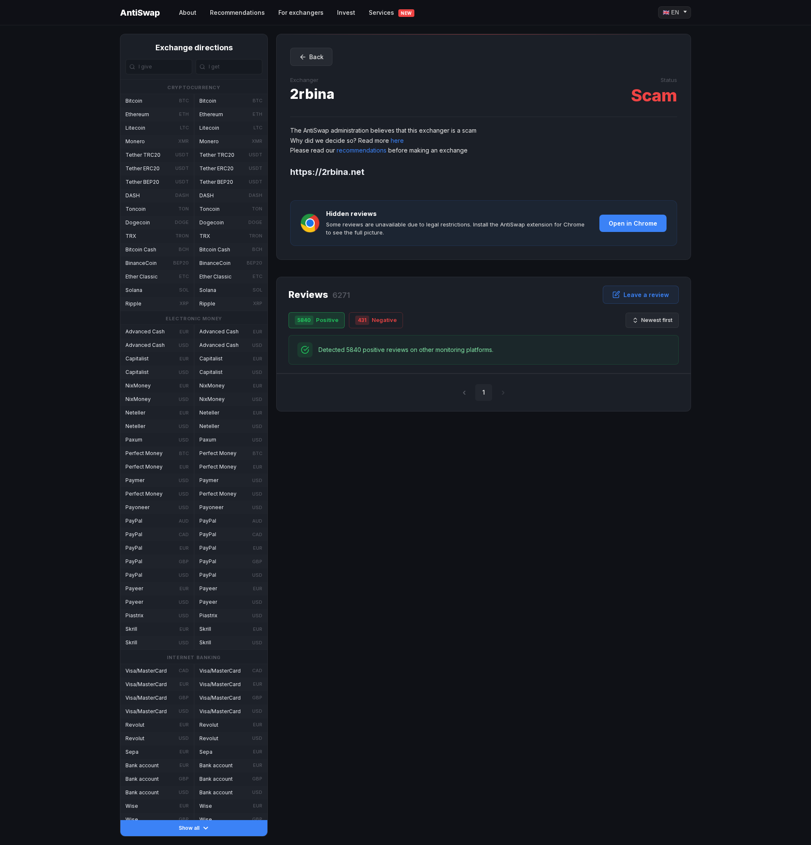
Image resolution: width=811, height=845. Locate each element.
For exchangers (301, 12)
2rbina (312, 94)
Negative (377, 319)
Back (316, 56)
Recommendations (237, 12)
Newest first (656, 319)
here (397, 140)
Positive (317, 319)
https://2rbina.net (327, 172)
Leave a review (646, 294)
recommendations (361, 150)
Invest (346, 12)
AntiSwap (140, 13)
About (187, 12)
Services (390, 12)
